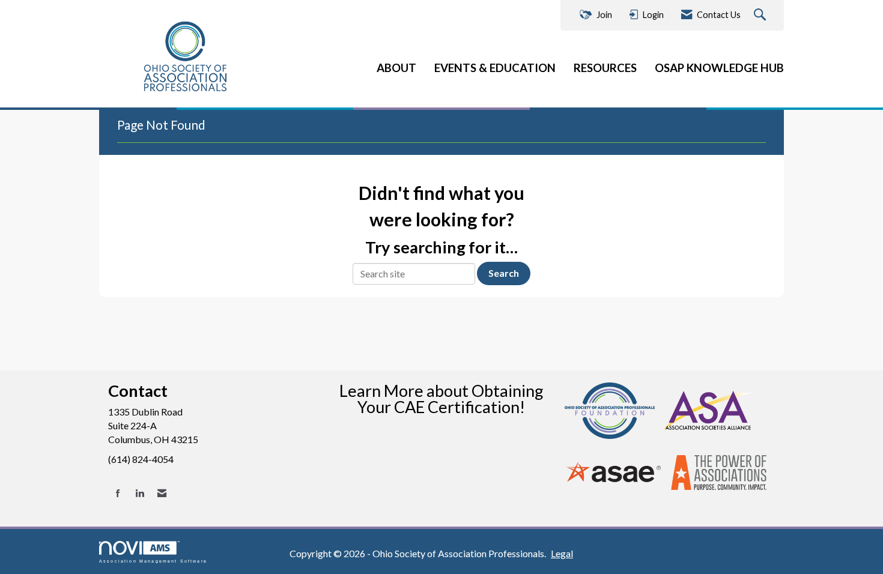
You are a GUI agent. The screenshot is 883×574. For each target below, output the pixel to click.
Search (503, 273)
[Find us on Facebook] (118, 493)
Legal (562, 553)
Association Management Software (153, 560)
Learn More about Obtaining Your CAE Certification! (441, 399)
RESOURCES (605, 67)
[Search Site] (761, 15)
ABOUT (396, 67)
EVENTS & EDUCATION (495, 67)
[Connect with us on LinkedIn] (140, 493)
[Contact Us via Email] (161, 493)
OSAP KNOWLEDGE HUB (719, 67)
